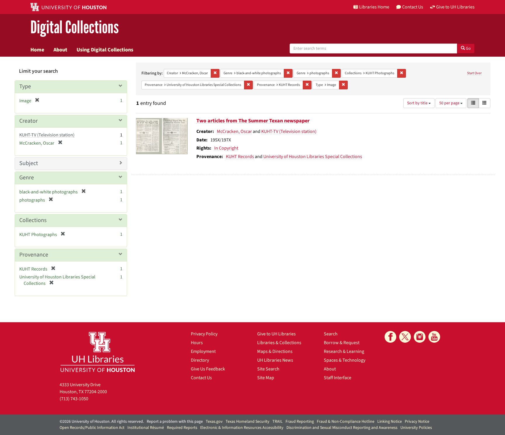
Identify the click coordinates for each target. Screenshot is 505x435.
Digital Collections (74, 27)
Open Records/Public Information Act (92, 428)
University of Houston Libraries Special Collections (312, 156)
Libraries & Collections (279, 342)
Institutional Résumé (145, 428)
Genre (26, 178)
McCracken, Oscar (234, 131)
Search (331, 334)
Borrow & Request (341, 342)
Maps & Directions (275, 351)
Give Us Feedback (208, 369)
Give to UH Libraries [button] (455, 7)
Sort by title (417, 103)
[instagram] (420, 337)
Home (37, 49)
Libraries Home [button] (374, 7)
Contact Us (201, 378)
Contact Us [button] (412, 7)
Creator (28, 121)
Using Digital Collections (105, 49)
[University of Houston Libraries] (98, 351)
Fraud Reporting (300, 421)
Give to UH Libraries (276, 334)
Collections (32, 220)
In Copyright (226, 148)
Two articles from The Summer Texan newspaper (252, 120)
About (60, 49)
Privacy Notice (417, 421)
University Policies (416, 428)
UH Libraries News (275, 360)
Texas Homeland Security (247, 421)
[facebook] (390, 337)
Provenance (33, 255)
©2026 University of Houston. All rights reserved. (102, 421)
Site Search (268, 369)
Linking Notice (389, 421)
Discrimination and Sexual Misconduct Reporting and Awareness (341, 428)
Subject (28, 163)
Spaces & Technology (344, 360)
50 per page (449, 103)
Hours (197, 342)
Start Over (474, 73)
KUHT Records (240, 156)
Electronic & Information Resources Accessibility (241, 428)
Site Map (265, 378)
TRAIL (277, 421)
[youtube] (434, 337)
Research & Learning (344, 351)
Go (468, 48)
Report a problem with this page (175, 421)
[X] (405, 337)
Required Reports (182, 428)
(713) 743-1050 (74, 399)
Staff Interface (337, 378)
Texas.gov (214, 421)
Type (25, 86)
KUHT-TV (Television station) (289, 131)
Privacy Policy (204, 334)
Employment (203, 351)
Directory (200, 360)
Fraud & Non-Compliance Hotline (345, 421)
